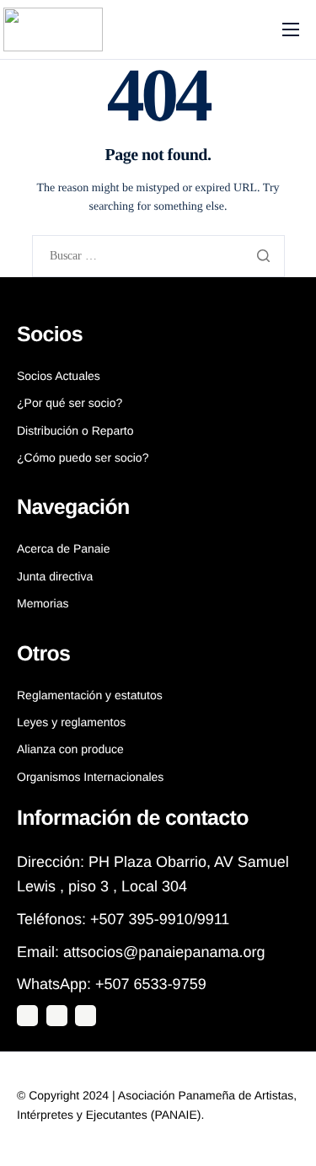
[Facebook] (85, 1015)
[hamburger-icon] (290, 29)
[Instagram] (56, 1015)
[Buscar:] (158, 256)
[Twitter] (27, 1015)
